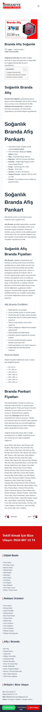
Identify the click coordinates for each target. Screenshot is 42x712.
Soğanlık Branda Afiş (13, 72)
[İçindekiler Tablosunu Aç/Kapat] (24, 69)
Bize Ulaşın (33, 707)
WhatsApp (9, 707)
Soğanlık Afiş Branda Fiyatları (16, 75)
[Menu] (38, 6)
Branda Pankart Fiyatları (15, 77)
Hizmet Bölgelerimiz (11, 51)
